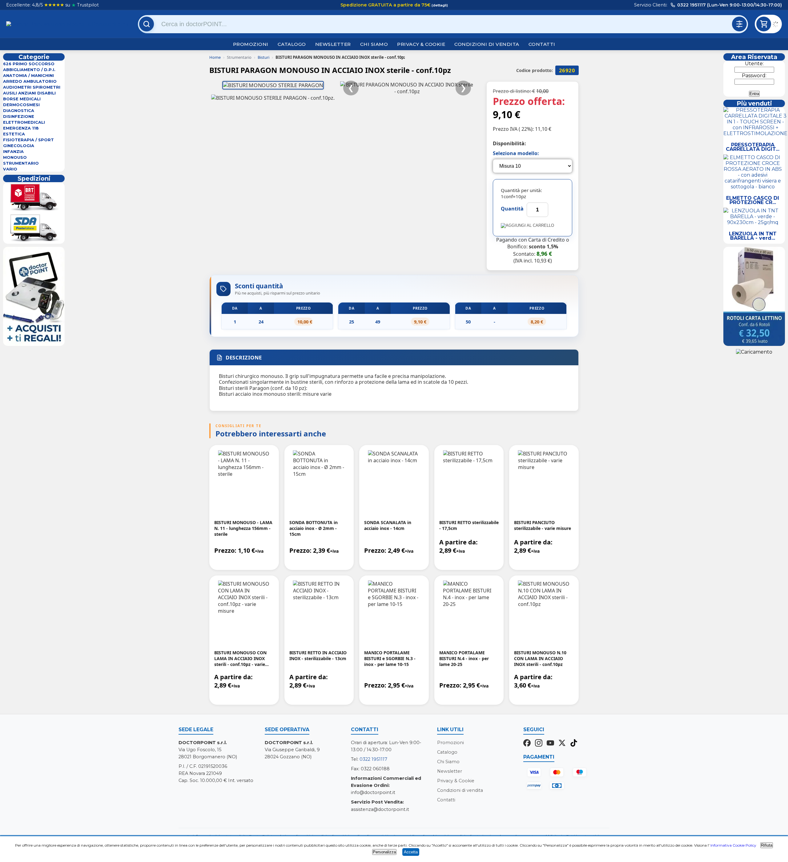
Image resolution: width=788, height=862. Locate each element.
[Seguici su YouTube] (550, 743)
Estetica (14, 134)
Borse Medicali (22, 99)
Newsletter (333, 44)
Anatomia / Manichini (28, 75)
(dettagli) (439, 5)
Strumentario (21, 163)
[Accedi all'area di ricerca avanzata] (739, 24)
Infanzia (13, 151)
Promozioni (250, 44)
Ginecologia (18, 145)
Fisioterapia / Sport (28, 140)
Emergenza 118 (21, 128)
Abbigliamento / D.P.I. (29, 69)
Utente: (754, 63)
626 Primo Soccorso (28, 64)
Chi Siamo (374, 44)
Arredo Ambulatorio (30, 81)
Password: (754, 75)
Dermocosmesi (21, 104)
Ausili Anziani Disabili (29, 93)
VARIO (10, 169)
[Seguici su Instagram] (538, 743)
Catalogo (292, 44)
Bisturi (263, 57)
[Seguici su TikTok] (573, 743)
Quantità (512, 208)
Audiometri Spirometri (31, 87)
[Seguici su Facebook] (527, 743)
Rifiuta (766, 845)
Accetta (411, 852)
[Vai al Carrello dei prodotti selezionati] (777, 25)
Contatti (542, 44)
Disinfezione (18, 116)
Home (215, 57)
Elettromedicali (24, 122)
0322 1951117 (373, 759)
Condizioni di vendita (486, 44)
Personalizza (384, 852)
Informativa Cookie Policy (733, 845)
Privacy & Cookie (421, 44)
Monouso (15, 157)
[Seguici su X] (562, 743)
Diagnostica (18, 110)
